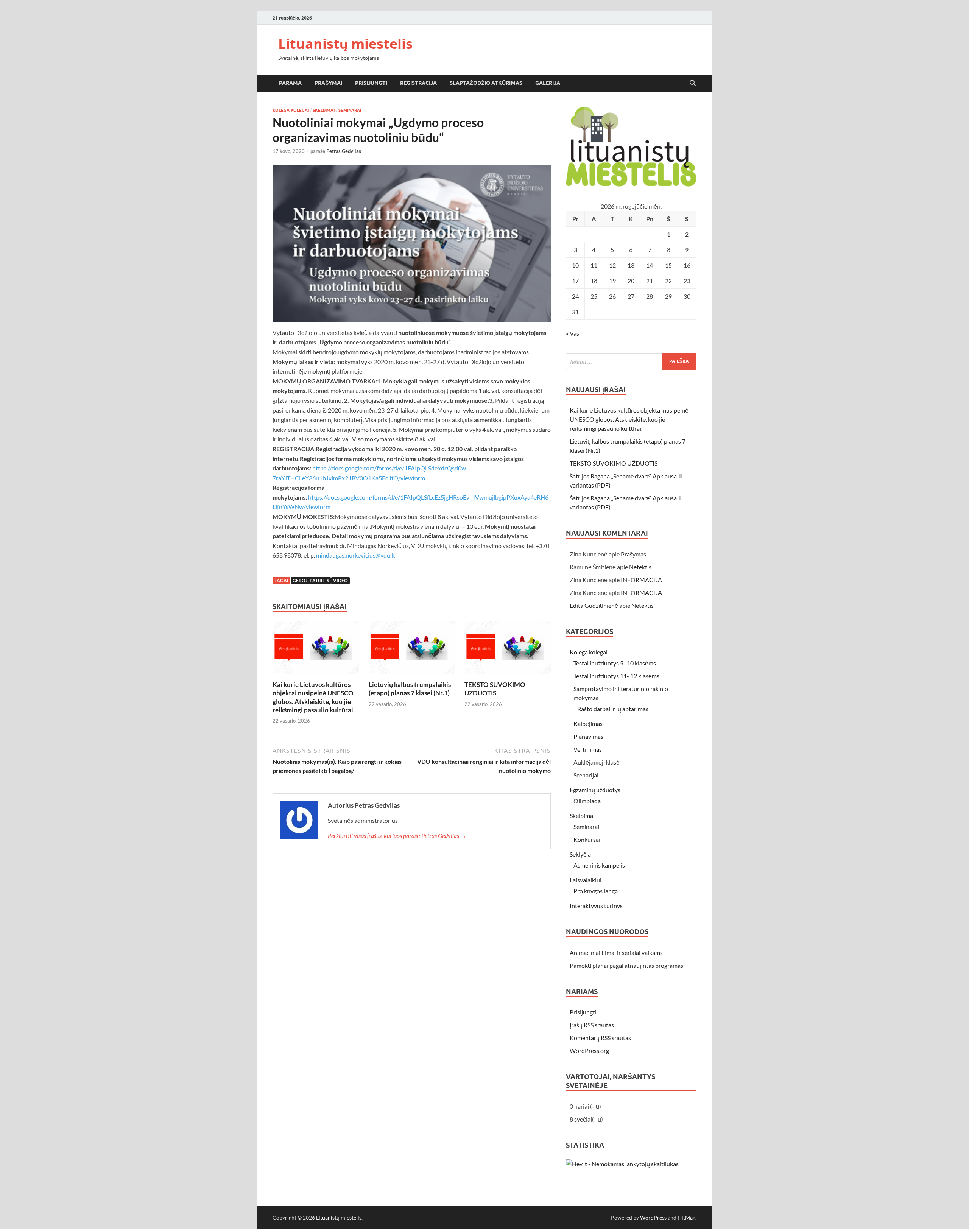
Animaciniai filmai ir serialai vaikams (616, 952)
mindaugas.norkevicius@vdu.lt (355, 555)
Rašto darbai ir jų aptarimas (612, 708)
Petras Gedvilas (343, 151)
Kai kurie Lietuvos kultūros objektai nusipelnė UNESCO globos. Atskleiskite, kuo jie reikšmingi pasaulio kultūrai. (314, 697)
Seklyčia (580, 854)
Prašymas (633, 554)
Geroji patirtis (311, 580)
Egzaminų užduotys (595, 789)
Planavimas (588, 736)
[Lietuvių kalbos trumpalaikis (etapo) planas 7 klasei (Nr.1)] (412, 650)
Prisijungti (371, 83)
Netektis (640, 566)
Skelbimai (324, 110)
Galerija (547, 83)
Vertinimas (587, 749)
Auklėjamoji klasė (596, 762)
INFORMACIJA (641, 579)
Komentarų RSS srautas (600, 1037)
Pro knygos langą (595, 890)
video (340, 580)
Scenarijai (585, 775)
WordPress (653, 1217)
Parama (290, 83)
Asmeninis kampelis (599, 865)
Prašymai (328, 83)
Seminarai (349, 110)
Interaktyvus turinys (596, 905)
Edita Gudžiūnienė (594, 605)
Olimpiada (587, 800)
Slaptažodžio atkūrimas (486, 83)
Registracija (418, 83)
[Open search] (692, 83)
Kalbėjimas (588, 723)
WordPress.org (589, 1050)
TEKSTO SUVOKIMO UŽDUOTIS (494, 689)
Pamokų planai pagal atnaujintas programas (626, 965)
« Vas (572, 333)
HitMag (686, 1217)
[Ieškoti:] (631, 361)
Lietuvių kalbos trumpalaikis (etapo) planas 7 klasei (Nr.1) (410, 689)
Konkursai (586, 839)
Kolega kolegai (291, 110)
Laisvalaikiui (585, 879)
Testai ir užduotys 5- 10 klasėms (614, 663)
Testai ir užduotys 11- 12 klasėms (616, 675)
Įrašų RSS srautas (592, 1024)
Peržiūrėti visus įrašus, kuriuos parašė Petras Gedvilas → (397, 835)
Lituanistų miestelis (345, 43)
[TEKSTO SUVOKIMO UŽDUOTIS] (507, 650)
